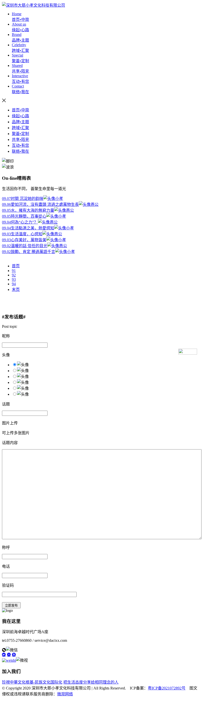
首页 (16, 266)
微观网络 (65, 694)
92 (14, 275)
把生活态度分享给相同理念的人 (90, 682)
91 (14, 271)
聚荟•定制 (20, 134)
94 (14, 284)
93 (14, 279)
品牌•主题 (20, 122)
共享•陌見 (20, 139)
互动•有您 (20, 145)
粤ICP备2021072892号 (166, 688)
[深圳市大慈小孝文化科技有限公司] (33, 5)
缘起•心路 (20, 116)
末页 (16, 289)
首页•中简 (20, 110)
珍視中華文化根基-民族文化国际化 (32, 682)
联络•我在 (20, 151)
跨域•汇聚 (20, 128)
